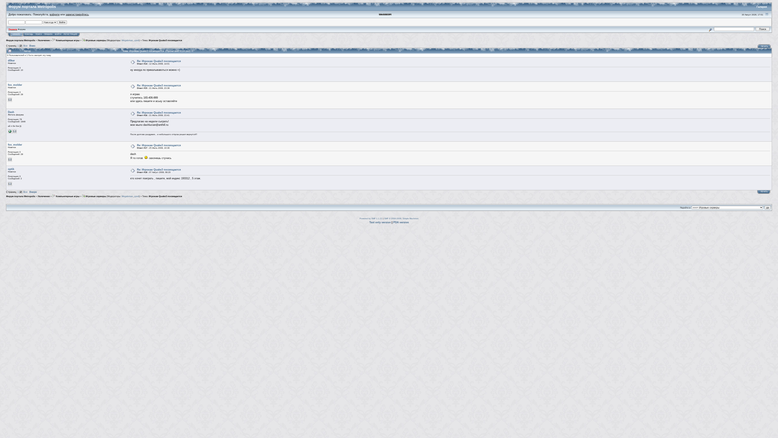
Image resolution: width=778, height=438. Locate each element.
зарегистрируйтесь (77, 14)
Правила (48, 34)
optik (11, 169)
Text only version (380, 222)
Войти (58, 34)
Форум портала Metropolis (20, 40)
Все (25, 45)
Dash (11, 112)
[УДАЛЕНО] (10, 133)
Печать (764, 46)
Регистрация (70, 34)
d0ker (11, 60)
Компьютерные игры (67, 40)
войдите (55, 14)
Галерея (762, 6)
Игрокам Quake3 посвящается (165, 40)
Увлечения (44, 40)
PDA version (401, 222)
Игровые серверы (95, 40)
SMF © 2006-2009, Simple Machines (401, 218)
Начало (16, 34)
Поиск (38, 34)
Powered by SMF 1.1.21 (371, 218)
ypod (136, 40)
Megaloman (127, 40)
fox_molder (15, 84)
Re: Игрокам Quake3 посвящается (159, 61)
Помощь (29, 34)
